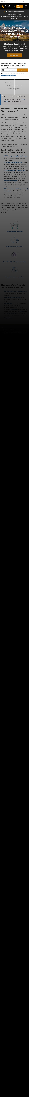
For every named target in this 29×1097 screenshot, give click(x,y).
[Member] (26, 1)
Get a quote (19, 6)
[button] (26, 6)
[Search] (23, 2)
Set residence (22, 70)
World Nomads (8, 6)
